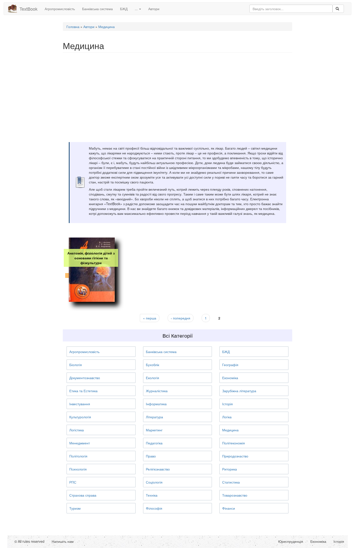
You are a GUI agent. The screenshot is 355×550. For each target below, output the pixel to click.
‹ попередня (180, 318)
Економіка (230, 377)
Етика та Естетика (83, 390)
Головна (72, 26)
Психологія (78, 469)
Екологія (152, 377)
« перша (149, 318)
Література (154, 416)
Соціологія (154, 482)
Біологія (75, 364)
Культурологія (80, 416)
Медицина (106, 26)
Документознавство (84, 377)
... (137, 8)
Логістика (76, 429)
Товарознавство (234, 495)
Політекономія (233, 443)
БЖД (124, 8)
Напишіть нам (63, 541)
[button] (101, 351)
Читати (90, 289)
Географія (230, 364)
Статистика (231, 482)
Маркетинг (154, 429)
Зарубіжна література (239, 390)
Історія (227, 403)
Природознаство (235, 456)
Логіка (227, 416)
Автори (153, 8)
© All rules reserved (29, 541)
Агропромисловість (60, 8)
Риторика (229, 469)
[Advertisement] (177, 91)
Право (151, 456)
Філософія (154, 508)
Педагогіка (154, 443)
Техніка (151, 495)
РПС (72, 482)
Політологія (78, 456)
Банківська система (97, 8)
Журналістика (157, 390)
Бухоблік (152, 364)
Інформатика (156, 403)
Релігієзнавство (158, 469)
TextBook (28, 9)
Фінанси (228, 508)
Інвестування (79, 403)
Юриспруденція (290, 541)
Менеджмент (79, 443)
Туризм (75, 508)
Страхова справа (82, 495)
